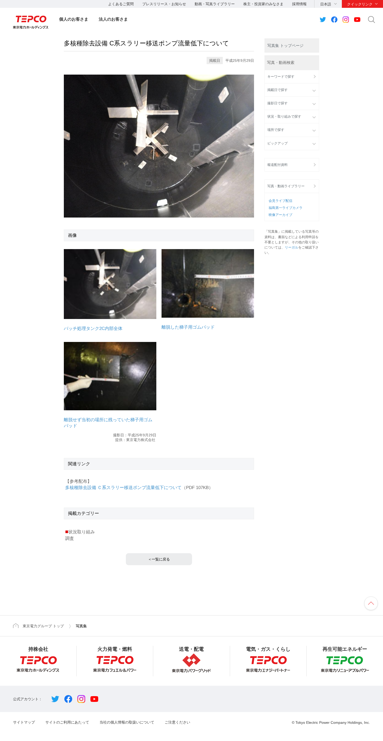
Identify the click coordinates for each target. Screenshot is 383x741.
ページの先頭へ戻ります (371, 603)
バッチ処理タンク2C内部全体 (93, 328)
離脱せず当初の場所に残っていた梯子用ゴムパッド (108, 422)
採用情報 (299, 4)
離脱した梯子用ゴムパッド (188, 327)
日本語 (325, 4)
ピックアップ (277, 143)
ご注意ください (177, 722)
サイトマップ (24, 722)
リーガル (291, 247)
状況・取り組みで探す (284, 116)
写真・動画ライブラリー (286, 186)
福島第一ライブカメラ (285, 208)
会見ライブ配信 (280, 201)
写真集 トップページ (285, 45)
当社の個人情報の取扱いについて (127, 722)
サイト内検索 (371, 19)
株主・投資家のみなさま (263, 4)
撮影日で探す (277, 103)
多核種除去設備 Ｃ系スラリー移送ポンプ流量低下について (123, 487)
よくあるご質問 (121, 4)
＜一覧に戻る (159, 559)
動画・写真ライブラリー (215, 4)
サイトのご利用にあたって (67, 722)
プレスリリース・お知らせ (164, 4)
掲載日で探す (277, 90)
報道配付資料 (277, 165)
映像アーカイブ (280, 215)
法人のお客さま (113, 19)
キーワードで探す (280, 77)
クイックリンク (360, 4)
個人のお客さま (73, 19)
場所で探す (275, 130)
